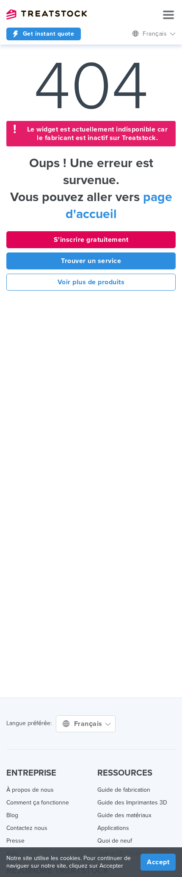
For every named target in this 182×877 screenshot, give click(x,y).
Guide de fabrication (123, 789)
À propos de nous (30, 789)
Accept (158, 862)
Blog (12, 815)
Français (89, 724)
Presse (15, 840)
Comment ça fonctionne (37, 802)
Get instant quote (47, 33)
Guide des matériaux (124, 815)
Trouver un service (91, 261)
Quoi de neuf (114, 840)
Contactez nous (26, 828)
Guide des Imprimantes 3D (132, 802)
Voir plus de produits (91, 282)
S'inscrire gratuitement (91, 239)
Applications (113, 828)
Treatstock (46, 14)
